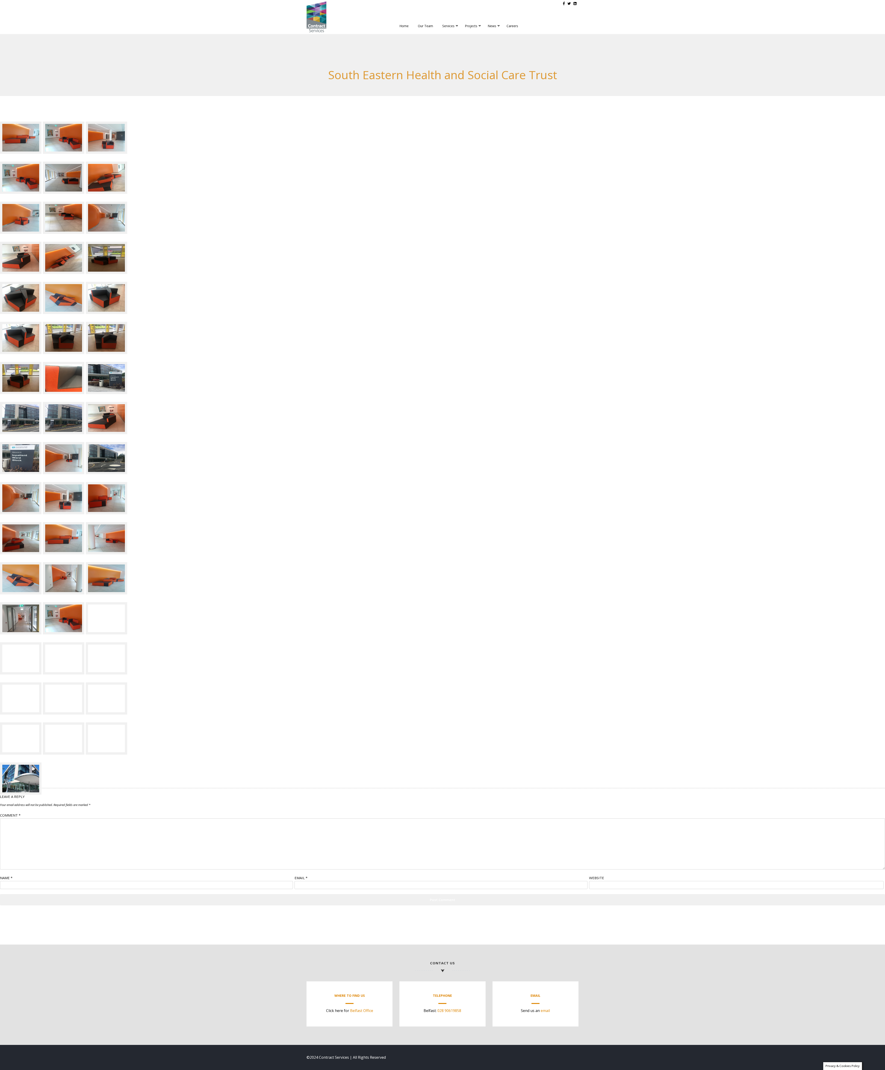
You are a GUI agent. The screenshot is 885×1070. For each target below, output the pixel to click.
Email (301, 877)
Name (6, 877)
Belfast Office (361, 1010)
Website (596, 877)
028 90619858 (449, 1010)
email (545, 1010)
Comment (10, 815)
